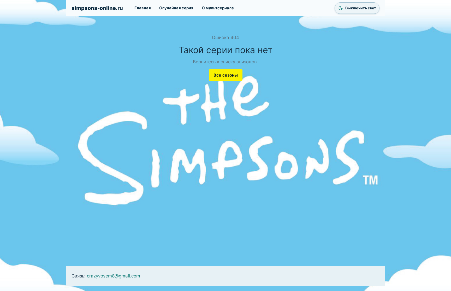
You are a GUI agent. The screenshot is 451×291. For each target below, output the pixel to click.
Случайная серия (176, 7)
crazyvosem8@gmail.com (113, 275)
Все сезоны (225, 75)
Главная (142, 7)
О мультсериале (218, 7)
